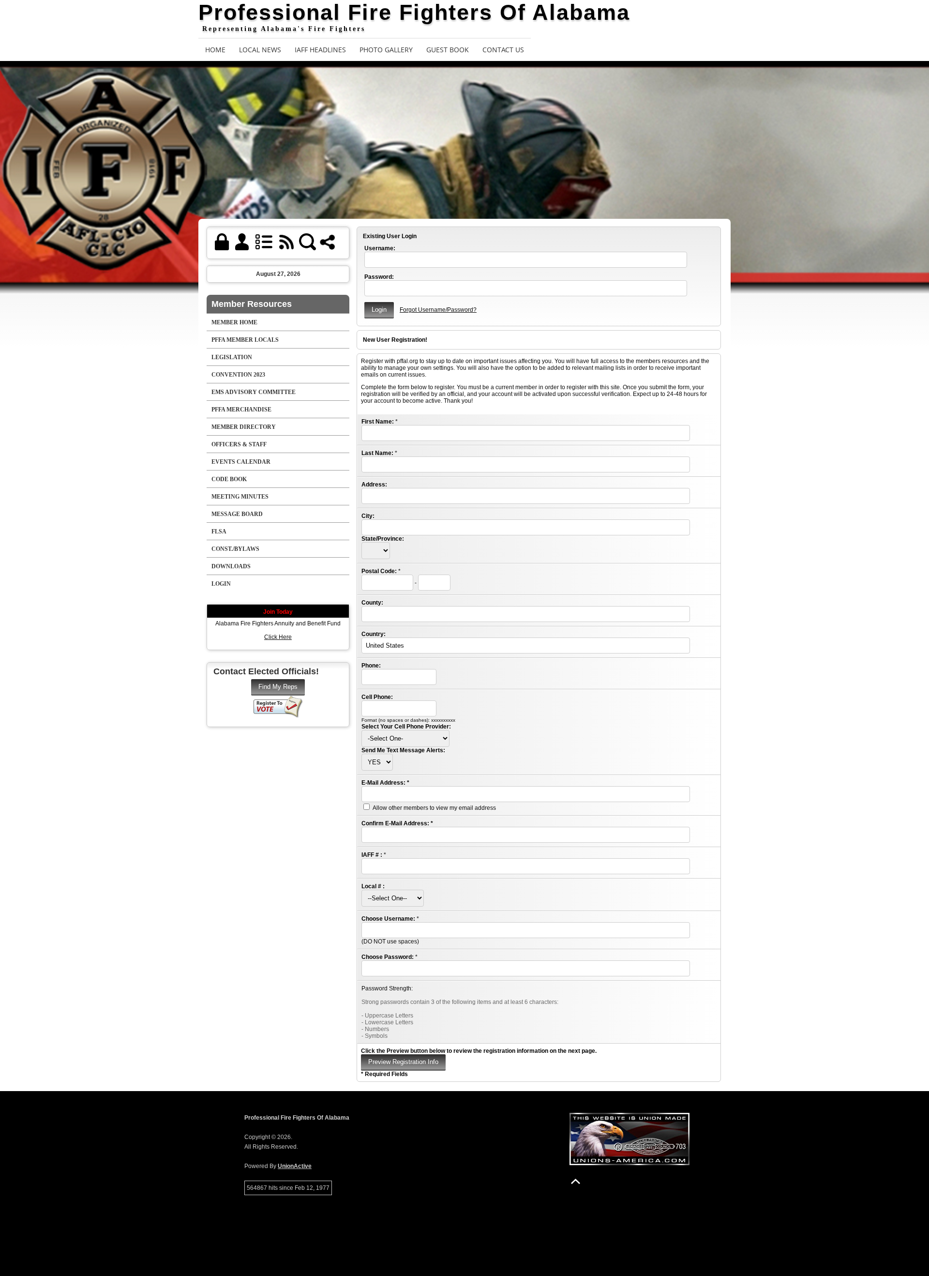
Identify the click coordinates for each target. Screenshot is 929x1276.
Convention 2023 (238, 374)
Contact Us (503, 49)
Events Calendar (240, 461)
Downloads (231, 566)
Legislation (231, 357)
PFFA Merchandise (241, 409)
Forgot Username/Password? (438, 309)
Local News (260, 49)
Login (221, 583)
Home (215, 49)
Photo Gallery (386, 49)
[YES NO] (377, 762)
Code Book (229, 479)
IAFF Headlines (320, 49)
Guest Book (447, 49)
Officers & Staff (239, 444)
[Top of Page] (575, 1181)
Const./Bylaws (235, 549)
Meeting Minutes (240, 496)
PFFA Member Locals (245, 339)
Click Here (278, 637)
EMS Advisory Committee (253, 392)
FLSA (218, 531)
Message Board (237, 514)
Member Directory (243, 427)
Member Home (234, 322)
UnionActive (295, 1166)
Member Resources (251, 304)
